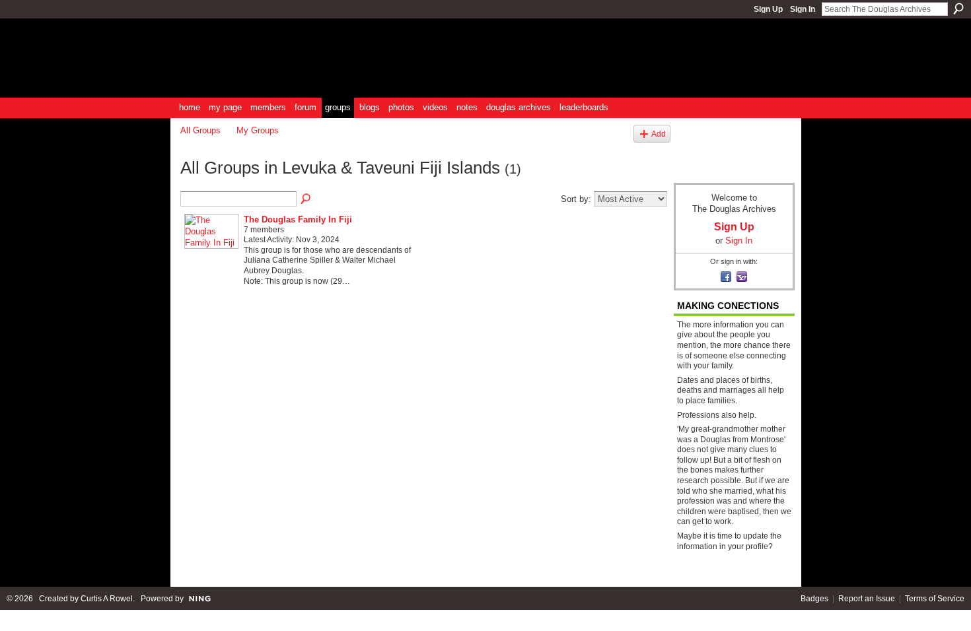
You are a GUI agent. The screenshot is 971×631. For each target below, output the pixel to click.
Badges (814, 598)
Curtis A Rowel (107, 598)
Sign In (802, 9)
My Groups (257, 130)
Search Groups (306, 199)
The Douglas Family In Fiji (298, 219)
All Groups (200, 130)
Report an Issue (866, 598)
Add (658, 133)
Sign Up (768, 9)
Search (958, 9)
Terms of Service (934, 598)
